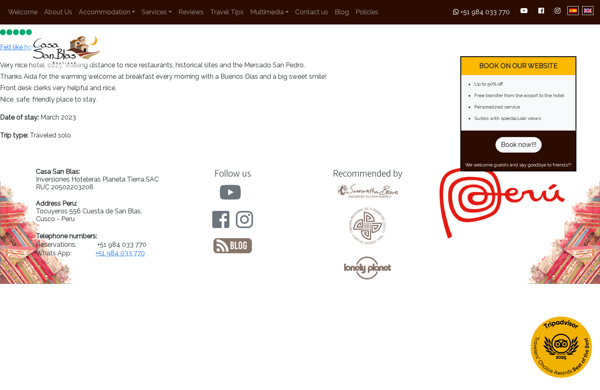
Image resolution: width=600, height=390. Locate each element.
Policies (367, 12)
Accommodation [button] (104, 12)
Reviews (191, 12)
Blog (342, 12)
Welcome (23, 12)
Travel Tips (227, 12)
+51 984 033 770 (484, 12)
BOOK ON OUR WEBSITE (518, 66)
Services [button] (154, 12)
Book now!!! (518, 144)
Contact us (311, 12)
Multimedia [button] (267, 12)
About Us (58, 12)
